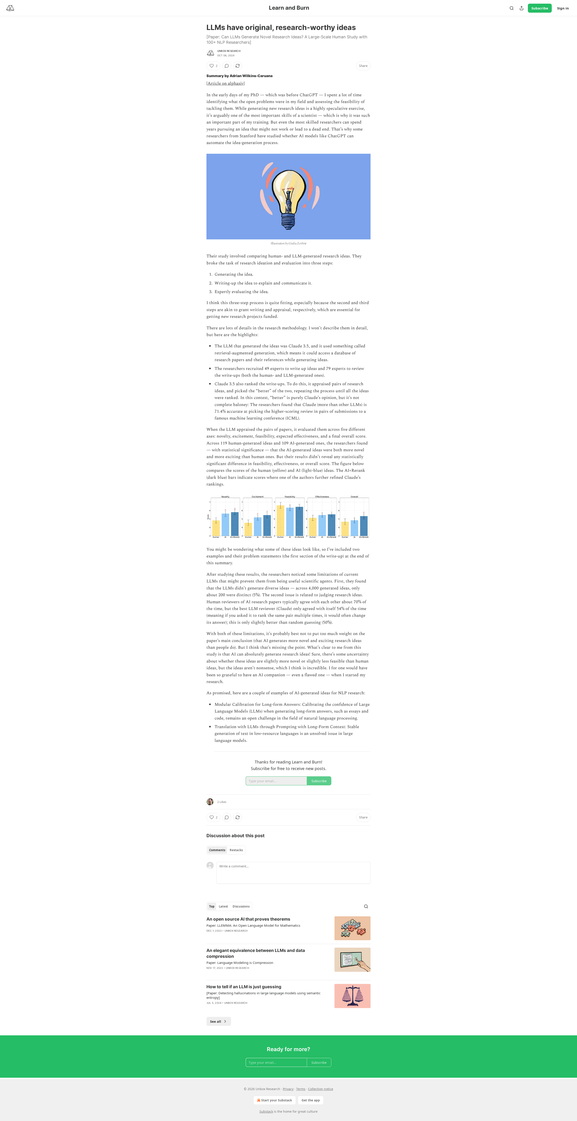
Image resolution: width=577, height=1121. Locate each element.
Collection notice (320, 1089)
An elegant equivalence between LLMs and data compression (255, 953)
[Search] (511, 8)
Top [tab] (211, 906)
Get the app (311, 1100)
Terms (300, 1089)
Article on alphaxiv (226, 83)
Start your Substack (276, 1100)
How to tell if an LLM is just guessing (243, 986)
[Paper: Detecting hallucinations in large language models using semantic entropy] (263, 995)
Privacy (288, 1089)
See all (215, 1021)
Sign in (563, 8)
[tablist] (225, 850)
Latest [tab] (223, 906)
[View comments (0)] (226, 65)
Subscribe (539, 8)
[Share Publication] (521, 8)
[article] (288, 928)
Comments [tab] (217, 850)
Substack (266, 1111)
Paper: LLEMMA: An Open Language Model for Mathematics (253, 925)
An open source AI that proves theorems (248, 919)
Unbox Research (228, 51)
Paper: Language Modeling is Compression (239, 962)
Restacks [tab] (236, 850)
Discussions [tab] (241, 906)
